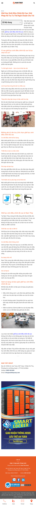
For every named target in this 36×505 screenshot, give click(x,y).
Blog (2, 11)
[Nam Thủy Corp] (18, 3)
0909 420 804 (27, 473)
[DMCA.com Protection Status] (25, 485)
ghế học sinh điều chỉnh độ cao (14, 32)
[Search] (34, 3)
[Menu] (2, 3)
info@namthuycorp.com (19, 476)
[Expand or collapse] (20, 22)
